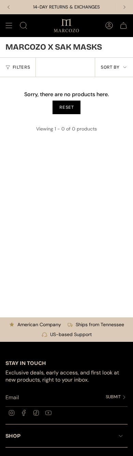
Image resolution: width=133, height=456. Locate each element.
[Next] (124, 7)
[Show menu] (9, 25)
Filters (21, 67)
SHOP (12, 436)
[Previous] (8, 7)
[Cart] (123, 25)
